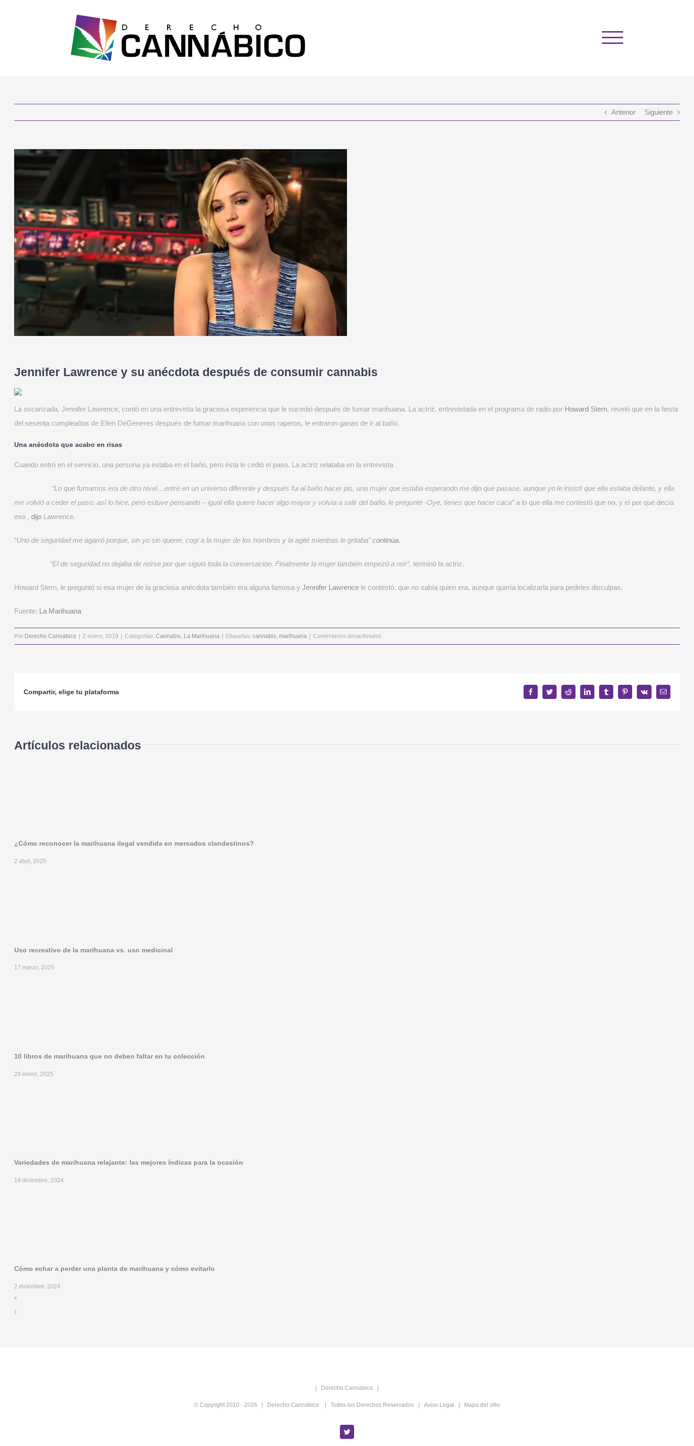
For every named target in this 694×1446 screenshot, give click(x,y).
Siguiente (658, 112)
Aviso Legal (439, 1405)
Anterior (623, 112)
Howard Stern (586, 409)
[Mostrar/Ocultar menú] (613, 37)
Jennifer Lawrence (330, 587)
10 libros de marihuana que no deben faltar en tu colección (109, 1056)
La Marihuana (60, 611)
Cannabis (168, 636)
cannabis (264, 636)
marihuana (293, 636)
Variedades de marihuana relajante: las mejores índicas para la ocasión (128, 1162)
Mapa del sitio (482, 1405)
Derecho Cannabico (50, 636)
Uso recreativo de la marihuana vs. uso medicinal (93, 950)
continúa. (386, 540)
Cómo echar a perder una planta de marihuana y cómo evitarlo (114, 1268)
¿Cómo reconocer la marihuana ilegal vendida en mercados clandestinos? (134, 843)
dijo (36, 517)
